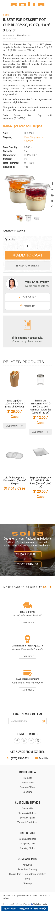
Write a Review (10, 38)
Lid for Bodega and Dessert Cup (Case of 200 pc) (14, 480)
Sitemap (27, 883)
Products (27, 778)
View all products (27, 554)
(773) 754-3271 (29, 297)
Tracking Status (27, 848)
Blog (27, 878)
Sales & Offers (27, 787)
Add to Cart (29, 255)
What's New (28, 782)
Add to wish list (29, 265)
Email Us (43, 758)
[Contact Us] (27, 325)
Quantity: (10, 239)
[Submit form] (43, 721)
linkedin (38, 741)
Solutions (27, 792)
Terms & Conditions (27, 822)
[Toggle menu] (4, 4)
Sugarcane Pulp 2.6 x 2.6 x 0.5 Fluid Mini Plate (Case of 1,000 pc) (40, 482)
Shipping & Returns (27, 813)
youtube (24, 741)
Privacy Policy (27, 817)
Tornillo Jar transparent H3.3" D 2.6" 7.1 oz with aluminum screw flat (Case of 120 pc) (40, 406)
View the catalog (27, 564)
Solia (47, 587)
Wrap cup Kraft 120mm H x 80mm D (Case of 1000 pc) (14, 403)
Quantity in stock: (14, 230)
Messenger (29, 305)
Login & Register (27, 839)
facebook (17, 741)
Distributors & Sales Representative (27, 874)
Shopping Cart (27, 843)
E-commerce (8, 904)
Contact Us (27, 808)
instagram (31, 741)
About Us (27, 864)
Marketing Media (39, 904)
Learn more (27, 622)
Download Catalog (27, 869)
